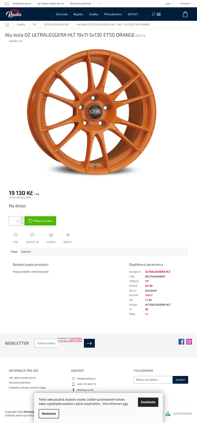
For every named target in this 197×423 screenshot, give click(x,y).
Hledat (180, 379)
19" (147, 281)
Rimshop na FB (85, 390)
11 (146, 314)
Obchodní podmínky (80, 3)
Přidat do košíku (42, 220)
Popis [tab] (14, 251)
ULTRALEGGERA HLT (158, 271)
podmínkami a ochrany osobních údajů (70, 339)
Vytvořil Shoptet (182, 413)
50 (146, 309)
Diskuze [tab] (26, 251)
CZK (168, 3)
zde (125, 404)
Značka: (15, 41)
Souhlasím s (70, 339)
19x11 (149, 295)
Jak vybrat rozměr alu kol (50, 3)
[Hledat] (153, 14)
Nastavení (49, 413)
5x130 (149, 285)
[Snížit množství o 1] (22, 223)
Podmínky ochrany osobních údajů (27, 387)
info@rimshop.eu (86, 378)
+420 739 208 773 (86, 384)
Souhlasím (148, 402)
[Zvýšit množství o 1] (22, 218)
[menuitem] (61, 14)
